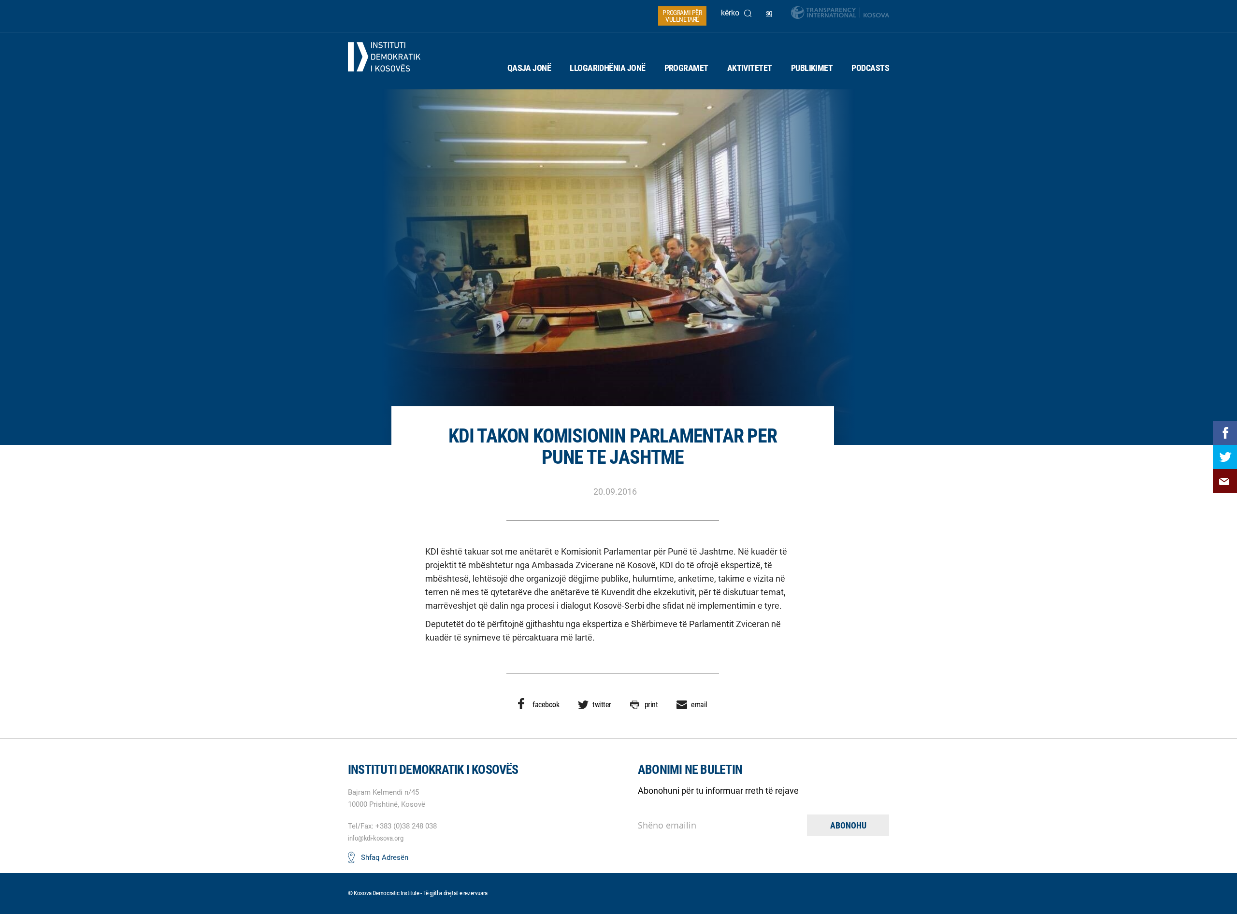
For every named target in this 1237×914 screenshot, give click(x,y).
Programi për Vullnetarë (682, 16)
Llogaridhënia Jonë (607, 68)
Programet (686, 68)
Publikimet (812, 68)
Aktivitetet (749, 68)
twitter (601, 704)
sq (769, 12)
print (651, 704)
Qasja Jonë (529, 68)
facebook (545, 704)
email (699, 704)
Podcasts (870, 68)
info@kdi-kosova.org (375, 838)
